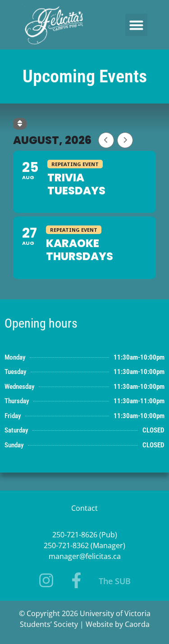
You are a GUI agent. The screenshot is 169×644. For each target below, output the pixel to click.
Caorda (137, 624)
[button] (136, 25)
